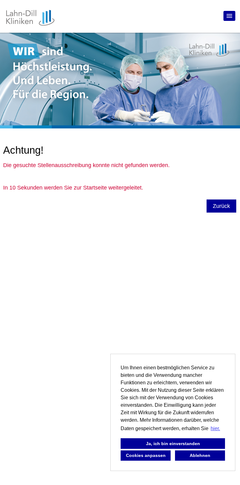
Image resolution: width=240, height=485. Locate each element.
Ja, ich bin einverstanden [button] (173, 443)
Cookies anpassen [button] (146, 455)
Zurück (221, 206)
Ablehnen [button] (200, 455)
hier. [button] (215, 428)
